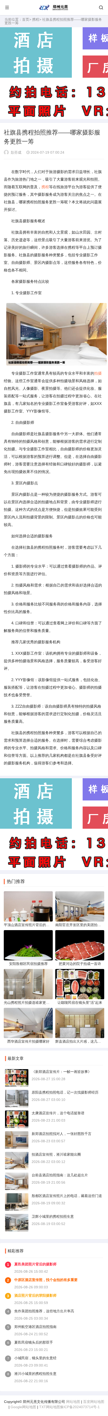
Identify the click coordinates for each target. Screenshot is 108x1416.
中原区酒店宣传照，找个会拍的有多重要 (46, 1280)
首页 (25, 19)
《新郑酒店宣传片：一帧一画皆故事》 (61, 1072)
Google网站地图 (23, 1407)
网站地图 (73, 1402)
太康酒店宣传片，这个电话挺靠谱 (58, 1113)
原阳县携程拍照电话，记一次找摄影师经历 (65, 1092)
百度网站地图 (93, 1402)
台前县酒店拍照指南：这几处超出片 (60, 1175)
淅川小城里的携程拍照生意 (35, 1374)
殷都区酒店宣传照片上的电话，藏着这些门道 (67, 1196)
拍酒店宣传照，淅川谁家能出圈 (56, 1154)
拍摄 (98, 373)
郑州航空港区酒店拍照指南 (35, 1327)
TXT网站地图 (49, 1407)
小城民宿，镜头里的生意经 (35, 1358)
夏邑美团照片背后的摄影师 (35, 1264)
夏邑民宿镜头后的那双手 (33, 1342)
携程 (35, 19)
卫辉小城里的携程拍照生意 (53, 1216)
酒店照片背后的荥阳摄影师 (35, 1295)
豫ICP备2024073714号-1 (80, 1407)
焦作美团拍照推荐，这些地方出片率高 (44, 1311)
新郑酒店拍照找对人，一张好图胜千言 (61, 1134)
